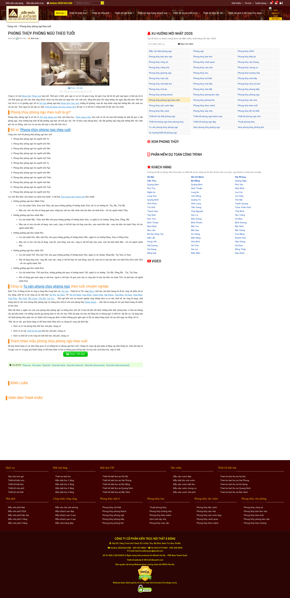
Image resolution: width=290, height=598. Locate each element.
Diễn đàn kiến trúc (35, 3)
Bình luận (35, 38)
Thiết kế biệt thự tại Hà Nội (115, 476)
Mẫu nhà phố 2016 (17, 511)
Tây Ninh (151, 215)
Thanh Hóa (152, 211)
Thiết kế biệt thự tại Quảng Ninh (117, 488)
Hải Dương (152, 245)
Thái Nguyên (197, 211)
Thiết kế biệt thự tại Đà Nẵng (116, 484)
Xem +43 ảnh (76, 88)
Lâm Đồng (196, 196)
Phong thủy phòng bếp (248, 89)
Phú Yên (239, 184)
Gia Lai (194, 249)
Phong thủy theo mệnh (204, 105)
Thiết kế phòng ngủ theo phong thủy (60, 107)
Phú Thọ (151, 188)
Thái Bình (119, 295)
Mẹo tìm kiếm (186, 44)
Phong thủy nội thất (202, 78)
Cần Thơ (151, 181)
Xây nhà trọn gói (16, 476)
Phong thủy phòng (58, 365)
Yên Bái (42, 298)
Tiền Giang (196, 207)
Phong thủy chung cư (248, 67)
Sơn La (194, 215)
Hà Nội (53, 295)
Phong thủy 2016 (246, 51)
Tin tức (248, 3)
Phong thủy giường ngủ (160, 73)
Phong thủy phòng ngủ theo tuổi (45, 130)
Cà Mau (239, 219)
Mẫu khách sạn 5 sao (65, 515)
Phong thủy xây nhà (202, 111)
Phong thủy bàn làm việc (160, 56)
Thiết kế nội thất (34, 331)
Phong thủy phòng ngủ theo (95, 365)
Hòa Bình (195, 241)
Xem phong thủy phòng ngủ (73, 197)
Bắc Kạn (195, 230)
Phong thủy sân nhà (247, 100)
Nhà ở (91, 291)
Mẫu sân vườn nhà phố (184, 492)
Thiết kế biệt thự (16, 484)
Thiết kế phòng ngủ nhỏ (249, 116)
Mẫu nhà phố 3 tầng (17, 523)
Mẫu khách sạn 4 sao (65, 519)
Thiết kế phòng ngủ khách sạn (207, 116)
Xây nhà (64, 291)
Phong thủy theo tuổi (70, 103)
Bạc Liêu (151, 230)
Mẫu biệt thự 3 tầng (64, 488)
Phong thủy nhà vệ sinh (249, 84)
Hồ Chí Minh (75, 295)
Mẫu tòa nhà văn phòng (66, 507)
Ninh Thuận (196, 188)
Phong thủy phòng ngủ (75, 365)
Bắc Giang (32, 298)
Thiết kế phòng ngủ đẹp (204, 122)
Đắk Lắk (151, 238)
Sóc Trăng (240, 215)
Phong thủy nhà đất (202, 89)
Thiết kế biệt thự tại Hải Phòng (116, 480)
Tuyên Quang (241, 203)
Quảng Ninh (98, 295)
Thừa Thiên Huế (243, 207)
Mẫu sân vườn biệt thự (184, 484)
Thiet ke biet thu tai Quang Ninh (235, 488)
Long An (195, 192)
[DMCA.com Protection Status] (145, 573)
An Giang (195, 234)
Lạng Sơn (152, 196)
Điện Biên (195, 253)
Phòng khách (90, 302)
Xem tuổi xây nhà (158, 519)
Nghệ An (151, 192)
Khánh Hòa (240, 238)
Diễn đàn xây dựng (14, 3)
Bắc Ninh (23, 298)
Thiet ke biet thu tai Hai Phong (234, 480)
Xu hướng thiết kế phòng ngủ (163, 132)
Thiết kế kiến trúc (16, 480)
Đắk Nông (196, 238)
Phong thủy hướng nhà (249, 73)
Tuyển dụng (260, 3)
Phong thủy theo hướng (255, 523)
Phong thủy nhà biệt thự (160, 84)
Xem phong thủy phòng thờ (251, 127)
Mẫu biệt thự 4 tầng (64, 492)
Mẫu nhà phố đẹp (16, 507)
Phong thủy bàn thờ (202, 56)
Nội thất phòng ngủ (48, 117)
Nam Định (86, 295)
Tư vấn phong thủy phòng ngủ (46, 286)
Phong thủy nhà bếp (247, 78)
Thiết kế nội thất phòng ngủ (162, 116)
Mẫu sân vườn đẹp (182, 476)
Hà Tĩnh (195, 245)
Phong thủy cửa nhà (203, 67)
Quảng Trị (196, 200)
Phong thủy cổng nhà (159, 67)
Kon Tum (151, 219)
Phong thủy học (200, 73)
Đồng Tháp (240, 249)
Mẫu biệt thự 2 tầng (64, 484)
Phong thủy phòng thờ (204, 100)
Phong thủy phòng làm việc (206, 94)
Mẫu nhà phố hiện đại (18, 515)
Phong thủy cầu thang (248, 62)
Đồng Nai (151, 253)
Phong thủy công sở (158, 62)
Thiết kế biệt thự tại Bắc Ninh (116, 492)
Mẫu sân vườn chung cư (185, 488)
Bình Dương (241, 222)
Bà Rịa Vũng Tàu (155, 234)
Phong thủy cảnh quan (204, 62)
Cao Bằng (240, 234)
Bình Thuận (152, 222)
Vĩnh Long (196, 203)
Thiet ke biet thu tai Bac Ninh (234, 492)
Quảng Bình (197, 184)
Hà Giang (151, 249)
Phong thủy (26, 96)
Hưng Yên (152, 241)
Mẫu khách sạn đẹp (64, 511)
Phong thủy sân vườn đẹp (161, 105)
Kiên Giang (196, 219)
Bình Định (152, 226)
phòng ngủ (27, 365)
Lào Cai (50, 298)
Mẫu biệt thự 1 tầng (64, 480)
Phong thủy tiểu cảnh (159, 111)
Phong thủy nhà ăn (158, 89)
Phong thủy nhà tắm (203, 84)
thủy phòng (36, 365)
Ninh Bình (137, 295)
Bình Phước (196, 222)
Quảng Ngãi (240, 181)
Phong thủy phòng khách (161, 94)
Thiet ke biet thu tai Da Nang (234, 484)
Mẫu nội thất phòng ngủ (160, 51)
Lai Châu (239, 196)
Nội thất (42, 103)
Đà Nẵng (61, 295)
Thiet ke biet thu (63, 476)
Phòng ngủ (36, 96)
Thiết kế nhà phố (16, 488)
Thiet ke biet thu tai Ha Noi (233, 476)
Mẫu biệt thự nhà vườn (184, 480)
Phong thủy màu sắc (159, 78)
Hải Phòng (108, 295)
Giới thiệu (236, 3)
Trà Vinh (151, 207)
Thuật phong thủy (83, 117)
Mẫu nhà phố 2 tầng (17, 519)
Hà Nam (128, 295)
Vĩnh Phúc (12, 298)
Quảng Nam (153, 184)
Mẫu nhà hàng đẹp (64, 523)
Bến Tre (195, 226)
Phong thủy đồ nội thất (248, 111)
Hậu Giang (240, 241)
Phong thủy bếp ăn (247, 56)
